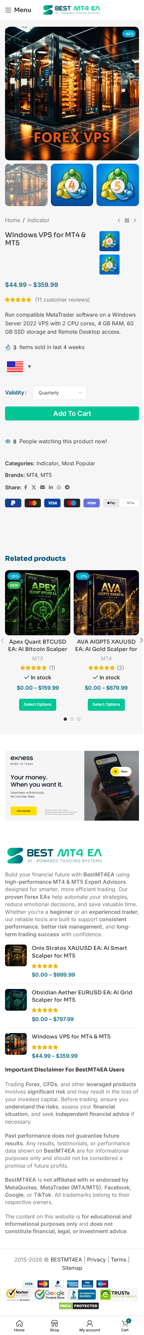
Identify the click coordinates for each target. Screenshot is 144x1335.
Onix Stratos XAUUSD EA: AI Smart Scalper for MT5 (79, 952)
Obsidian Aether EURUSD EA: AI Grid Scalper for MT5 (82, 996)
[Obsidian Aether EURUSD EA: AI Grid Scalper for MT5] (16, 1006)
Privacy (96, 1259)
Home (12, 220)
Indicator (38, 220)
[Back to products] (127, 220)
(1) (52, 667)
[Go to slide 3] (78, 719)
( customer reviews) (62, 299)
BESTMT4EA (66, 1259)
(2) (120, 667)
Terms (118, 1259)
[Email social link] (42, 487)
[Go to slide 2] (72, 719)
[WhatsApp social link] (59, 487)
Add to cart (72, 413)
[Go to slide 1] (65, 719)
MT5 (46, 475)
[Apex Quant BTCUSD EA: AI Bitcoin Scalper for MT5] (37, 602)
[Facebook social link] (25, 487)
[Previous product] (119, 220)
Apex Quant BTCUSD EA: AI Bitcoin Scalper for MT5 (37, 649)
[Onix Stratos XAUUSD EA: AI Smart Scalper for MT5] (16, 962)
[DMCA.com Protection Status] (78, 1305)
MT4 (31, 475)
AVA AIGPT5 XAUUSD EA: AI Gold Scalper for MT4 (106, 649)
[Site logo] (72, 9)
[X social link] (33, 487)
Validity (14, 392)
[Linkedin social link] (51, 487)
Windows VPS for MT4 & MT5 (71, 1036)
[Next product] (135, 220)
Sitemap (72, 1268)
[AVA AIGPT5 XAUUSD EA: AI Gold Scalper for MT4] (106, 602)
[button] (11, 93)
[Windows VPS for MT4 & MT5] (16, 1046)
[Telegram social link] (67, 487)
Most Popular (78, 463)
